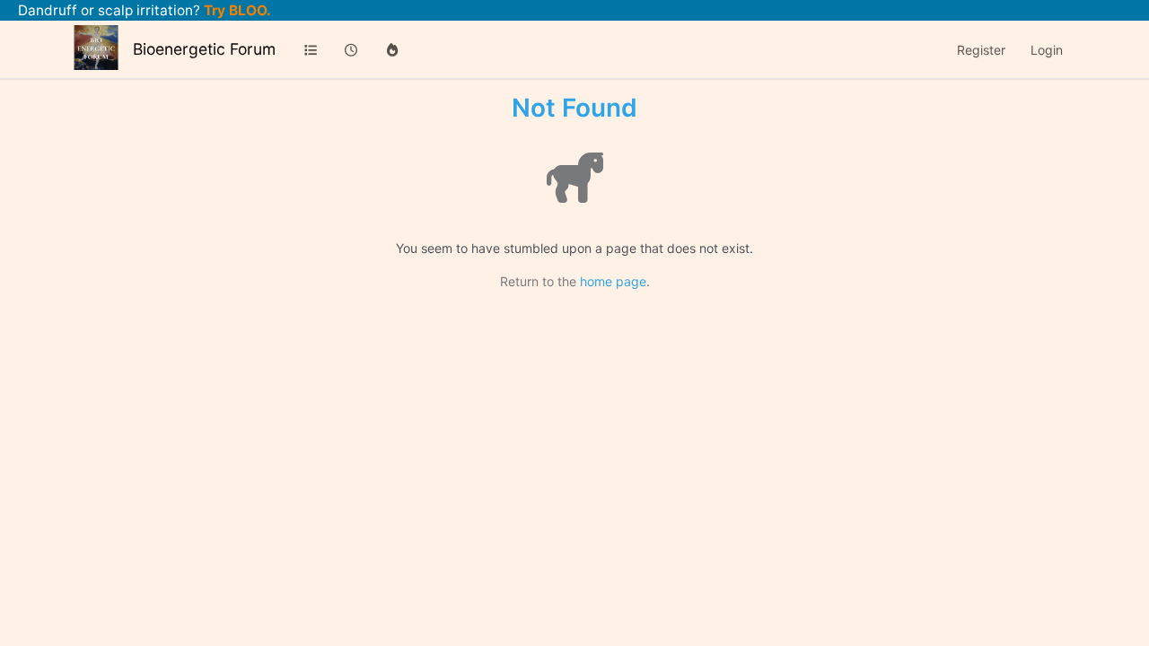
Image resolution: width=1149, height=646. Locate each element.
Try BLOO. (235, 10)
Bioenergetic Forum (204, 48)
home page (613, 281)
